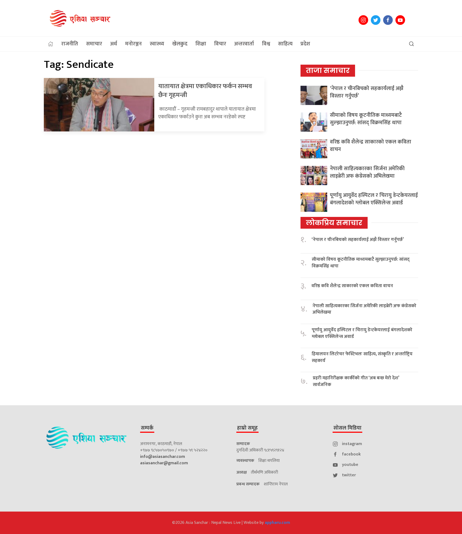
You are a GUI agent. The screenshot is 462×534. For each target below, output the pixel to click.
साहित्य (285, 43)
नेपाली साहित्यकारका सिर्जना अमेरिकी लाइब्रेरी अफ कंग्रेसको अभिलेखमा (367, 172)
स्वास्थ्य (157, 43)
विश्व (266, 43)
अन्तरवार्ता (244, 43)
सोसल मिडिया (347, 427)
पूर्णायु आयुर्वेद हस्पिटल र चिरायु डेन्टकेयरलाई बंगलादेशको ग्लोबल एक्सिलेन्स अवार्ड (374, 199)
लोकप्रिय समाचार (334, 223)
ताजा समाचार (328, 70)
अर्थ (113, 43)
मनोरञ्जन (133, 43)
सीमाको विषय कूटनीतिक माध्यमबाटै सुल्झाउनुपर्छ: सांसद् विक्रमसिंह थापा (366, 119)
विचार (220, 43)
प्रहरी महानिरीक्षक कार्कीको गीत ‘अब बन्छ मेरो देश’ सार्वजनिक (356, 381)
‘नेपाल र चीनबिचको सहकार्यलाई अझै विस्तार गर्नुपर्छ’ (366, 92)
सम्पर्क (147, 427)
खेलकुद (179, 43)
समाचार (94, 43)
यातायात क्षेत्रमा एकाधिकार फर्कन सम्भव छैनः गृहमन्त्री (205, 91)
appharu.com (277, 522)
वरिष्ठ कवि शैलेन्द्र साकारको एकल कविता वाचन (370, 145)
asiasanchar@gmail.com (164, 463)
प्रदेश (305, 43)
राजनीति (69, 43)
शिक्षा (200, 43)
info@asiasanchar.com (162, 456)
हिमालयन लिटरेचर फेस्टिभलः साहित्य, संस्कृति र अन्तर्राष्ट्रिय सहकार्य (362, 357)
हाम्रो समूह (247, 427)
